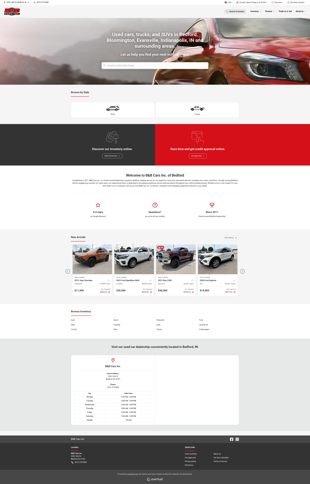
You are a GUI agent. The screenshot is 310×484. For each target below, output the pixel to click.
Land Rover (203, 325)
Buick (116, 320)
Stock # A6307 (163, 277)
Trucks (197, 114)
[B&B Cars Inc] (12, 11)
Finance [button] (268, 11)
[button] (17, 2)
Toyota (159, 329)
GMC (73, 325)
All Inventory (229, 238)
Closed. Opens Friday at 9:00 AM (252, 2)
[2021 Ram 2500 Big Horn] (176, 259)
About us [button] (299, 11)
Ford (201, 320)
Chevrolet (160, 320)
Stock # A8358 (121, 277)
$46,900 (162, 290)
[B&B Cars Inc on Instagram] (236, 439)
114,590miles (104, 284)
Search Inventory (236, 11)
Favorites (278, 2)
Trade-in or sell (285, 11)
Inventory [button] (254, 11)
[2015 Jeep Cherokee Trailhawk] (92, 259)
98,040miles (147, 284)
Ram (115, 329)
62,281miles (189, 284)
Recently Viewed (297, 2)
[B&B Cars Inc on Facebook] (230, 439)
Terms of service (220, 461)
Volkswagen (204, 329)
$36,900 (121, 290)
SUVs (113, 114)
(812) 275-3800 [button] (43, 2)
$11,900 (79, 290)
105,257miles (230, 284)
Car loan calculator (221, 458)
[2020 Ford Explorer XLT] (217, 259)
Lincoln (74, 329)
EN (230, 2)
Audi (73, 320)
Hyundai (117, 325)
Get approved (196, 156)
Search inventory (111, 156)
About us (217, 454)
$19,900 (204, 290)
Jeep (158, 325)
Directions (189, 465)
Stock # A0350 (205, 277)
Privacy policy (190, 461)
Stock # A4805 (79, 277)
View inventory (191, 454)
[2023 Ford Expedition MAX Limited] (134, 259)
